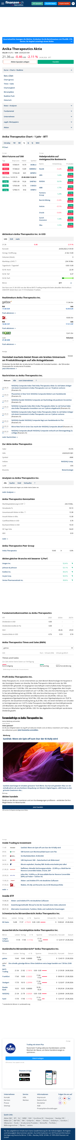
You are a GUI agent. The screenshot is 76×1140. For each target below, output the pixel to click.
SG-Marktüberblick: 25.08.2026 (32, 856)
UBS (40, 175)
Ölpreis (22, 1125)
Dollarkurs (54, 1120)
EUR (11, 239)
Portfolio (52, 1123)
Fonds (16, 1123)
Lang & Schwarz (5, 940)
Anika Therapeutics (9, 551)
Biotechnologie (67, 470)
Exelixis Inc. (6, 572)
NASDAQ (5, 994)
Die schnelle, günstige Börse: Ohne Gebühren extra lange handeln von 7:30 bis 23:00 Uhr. (37, 964)
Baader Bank (5, 988)
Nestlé (41, 169)
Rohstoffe (43, 1123)
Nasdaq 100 (59, 1118)
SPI (15, 1118)
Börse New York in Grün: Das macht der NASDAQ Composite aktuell (37, 427)
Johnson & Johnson (9, 568)
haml (4, 999)
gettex (4, 958)
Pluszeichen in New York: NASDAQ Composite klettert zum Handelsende (38, 394)
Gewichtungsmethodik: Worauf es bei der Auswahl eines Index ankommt (38, 905)
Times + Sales (9, 84)
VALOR (5, 53)
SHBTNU (33, 181)
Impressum (41, 1097)
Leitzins (30, 1125)
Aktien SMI (8, 1118)
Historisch (7, 100)
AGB (38, 1106)
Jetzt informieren (8, 368)
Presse (6, 1103)
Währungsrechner (11, 1125)
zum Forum (6, 723)
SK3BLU (33, 165)
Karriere (7, 1100)
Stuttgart (5, 982)
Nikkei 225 (7, 1120)
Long (70, 168)
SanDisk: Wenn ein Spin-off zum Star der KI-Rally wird (41, 848)
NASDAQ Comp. (67, 461)
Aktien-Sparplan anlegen (20, 62)
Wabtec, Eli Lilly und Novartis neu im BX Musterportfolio (42, 885)
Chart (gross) (9, 80)
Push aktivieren (8, 313)
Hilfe (24, 1097)
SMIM (24, 1118)
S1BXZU (33, 186)
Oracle (41, 213)
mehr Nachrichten (9, 437)
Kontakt (7, 1097)
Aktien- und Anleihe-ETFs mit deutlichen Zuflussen (39, 881)
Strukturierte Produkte (29, 1123)
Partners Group (42, 194)
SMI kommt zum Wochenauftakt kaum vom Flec (39, 852)
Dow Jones (49, 1118)
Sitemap (7, 1106)
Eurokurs (64, 1120)
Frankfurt (6, 976)
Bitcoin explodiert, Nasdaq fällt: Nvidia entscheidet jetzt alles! (44, 864)
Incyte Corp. (6, 576)
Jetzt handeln (38, 807)
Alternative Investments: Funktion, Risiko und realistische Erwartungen (37, 909)
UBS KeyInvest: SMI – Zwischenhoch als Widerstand (40, 860)
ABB (40, 188)
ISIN (16, 53)
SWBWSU (32, 169)
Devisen (46, 1120)
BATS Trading (5, 970)
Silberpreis (8, 1123)
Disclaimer (41, 1103)
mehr (18, 239)
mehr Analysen (8, 492)
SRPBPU (33, 173)
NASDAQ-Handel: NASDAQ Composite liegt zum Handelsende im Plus (37, 420)
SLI (19, 1118)
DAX (29, 1118)
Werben (26, 1100)
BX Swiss (5, 922)
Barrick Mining (44, 200)
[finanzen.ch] (15, 2)
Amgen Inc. (6, 563)
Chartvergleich (9, 88)
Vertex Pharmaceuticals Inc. (12, 580)
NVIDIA (42, 181)
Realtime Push (9, 96)
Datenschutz (42, 1100)
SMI (23, 1120)
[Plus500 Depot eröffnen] (17, 5)
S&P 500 (17, 1120)
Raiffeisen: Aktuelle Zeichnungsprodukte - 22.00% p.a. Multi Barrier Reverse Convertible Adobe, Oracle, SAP (46, 869)
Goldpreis (30, 1120)
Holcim (41, 206)
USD (5, 239)
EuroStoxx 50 (38, 1118)
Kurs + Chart (8, 76)
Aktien (38, 1120)
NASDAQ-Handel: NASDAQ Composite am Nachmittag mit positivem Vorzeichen (41, 400)
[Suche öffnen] (73, 3)
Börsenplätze (9, 92)
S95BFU (33, 190)
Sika (40, 225)
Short (70, 170)
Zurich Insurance (43, 219)
